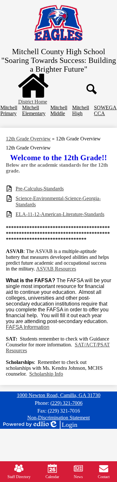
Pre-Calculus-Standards (40, 188)
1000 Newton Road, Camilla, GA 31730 (58, 395)
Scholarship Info (46, 374)
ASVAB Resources (56, 268)
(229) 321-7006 (66, 403)
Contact (104, 477)
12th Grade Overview (28, 138)
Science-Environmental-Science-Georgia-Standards (58, 201)
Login (63, 425)
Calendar (52, 477)
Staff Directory (19, 477)
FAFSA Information (27, 327)
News (78, 477)
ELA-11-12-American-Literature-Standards (60, 214)
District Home (32, 101)
